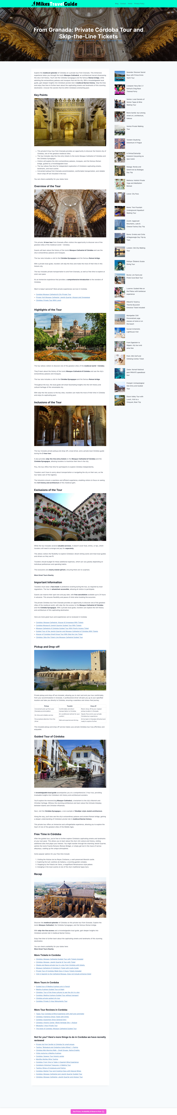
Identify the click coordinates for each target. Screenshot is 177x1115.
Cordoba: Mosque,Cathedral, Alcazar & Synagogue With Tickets (59, 622)
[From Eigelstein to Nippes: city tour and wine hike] (120, 346)
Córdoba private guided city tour (48, 998)
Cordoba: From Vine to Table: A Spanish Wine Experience (57, 1062)
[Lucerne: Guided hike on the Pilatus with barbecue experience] (120, 292)
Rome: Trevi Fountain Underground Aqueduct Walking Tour (135, 210)
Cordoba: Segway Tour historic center (50, 1056)
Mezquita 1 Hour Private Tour (47, 1026)
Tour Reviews (112, 40)
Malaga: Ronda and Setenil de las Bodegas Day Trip (135, 169)
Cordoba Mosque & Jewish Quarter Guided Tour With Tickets (58, 625)
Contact (123, 4)
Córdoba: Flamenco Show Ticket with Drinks (52, 1017)
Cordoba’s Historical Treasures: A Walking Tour (53, 1065)
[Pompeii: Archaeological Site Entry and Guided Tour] (120, 387)
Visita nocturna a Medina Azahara (48, 1053)
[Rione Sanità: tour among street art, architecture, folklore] (120, 116)
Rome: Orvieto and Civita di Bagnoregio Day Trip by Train (136, 237)
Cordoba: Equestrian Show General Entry (51, 1020)
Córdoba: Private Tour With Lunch (48, 300)
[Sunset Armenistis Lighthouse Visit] (120, 333)
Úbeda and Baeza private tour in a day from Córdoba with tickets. (60, 965)
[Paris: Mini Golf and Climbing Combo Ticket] (120, 360)
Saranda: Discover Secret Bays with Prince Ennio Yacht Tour (136, 75)
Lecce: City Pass (133, 194)
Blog (116, 4)
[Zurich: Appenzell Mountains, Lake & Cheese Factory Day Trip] (120, 225)
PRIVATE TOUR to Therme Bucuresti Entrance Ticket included (136, 305)
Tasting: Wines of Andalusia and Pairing (51, 1068)
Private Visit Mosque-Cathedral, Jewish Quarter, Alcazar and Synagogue (63, 297)
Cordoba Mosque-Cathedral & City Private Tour (53, 294)
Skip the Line (90, 40)
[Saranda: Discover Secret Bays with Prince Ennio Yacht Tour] (120, 76)
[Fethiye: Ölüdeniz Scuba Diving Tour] (120, 265)
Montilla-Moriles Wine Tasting (47, 1059)
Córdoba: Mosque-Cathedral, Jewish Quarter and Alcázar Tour (59, 1077)
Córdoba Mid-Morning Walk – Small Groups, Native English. (58, 1050)
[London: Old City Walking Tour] (120, 252)
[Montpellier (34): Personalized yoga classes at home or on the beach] (120, 319)
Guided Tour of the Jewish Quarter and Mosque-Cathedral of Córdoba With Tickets (67, 631)
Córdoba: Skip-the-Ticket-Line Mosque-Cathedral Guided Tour (59, 637)
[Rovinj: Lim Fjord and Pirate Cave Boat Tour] (120, 279)
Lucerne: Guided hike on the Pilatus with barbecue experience (136, 291)
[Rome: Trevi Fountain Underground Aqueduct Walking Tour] (120, 211)
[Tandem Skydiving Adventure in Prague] (120, 143)
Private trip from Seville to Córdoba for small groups (55, 1044)
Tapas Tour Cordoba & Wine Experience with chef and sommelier (60, 1014)
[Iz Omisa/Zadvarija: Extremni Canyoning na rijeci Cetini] (120, 157)
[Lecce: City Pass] (120, 197)
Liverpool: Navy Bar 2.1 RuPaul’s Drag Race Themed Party (135, 88)
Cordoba (58, 40)
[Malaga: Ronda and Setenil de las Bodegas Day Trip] (120, 170)
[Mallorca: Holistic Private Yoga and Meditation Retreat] (120, 184)
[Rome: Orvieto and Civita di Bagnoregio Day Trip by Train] (120, 238)
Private (71, 40)
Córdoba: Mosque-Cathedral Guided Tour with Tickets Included (59, 959)
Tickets (103, 40)
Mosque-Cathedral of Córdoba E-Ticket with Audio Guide (57, 968)
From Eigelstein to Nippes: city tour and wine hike (134, 345)
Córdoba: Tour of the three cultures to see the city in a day (58, 992)
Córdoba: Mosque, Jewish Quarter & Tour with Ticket (55, 962)
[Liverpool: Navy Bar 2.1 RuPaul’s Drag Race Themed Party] (120, 89)
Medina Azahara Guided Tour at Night (50, 989)
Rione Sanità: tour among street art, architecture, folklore (136, 115)
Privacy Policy (139, 4)
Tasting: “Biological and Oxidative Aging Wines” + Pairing (57, 1047)
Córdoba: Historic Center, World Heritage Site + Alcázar (56, 1023)
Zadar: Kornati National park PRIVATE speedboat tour (136, 372)
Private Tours (80, 40)
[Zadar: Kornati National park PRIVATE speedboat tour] (120, 373)
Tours (120, 40)
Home (130, 4)
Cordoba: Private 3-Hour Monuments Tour (51, 1001)
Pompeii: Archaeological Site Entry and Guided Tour (135, 386)
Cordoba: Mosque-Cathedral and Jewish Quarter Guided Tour (59, 1074)
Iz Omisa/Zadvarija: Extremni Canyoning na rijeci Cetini (135, 156)
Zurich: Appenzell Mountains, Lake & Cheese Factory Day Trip (136, 223)
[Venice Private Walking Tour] (120, 130)
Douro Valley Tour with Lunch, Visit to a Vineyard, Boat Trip (135, 399)
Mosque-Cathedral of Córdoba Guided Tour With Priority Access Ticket (62, 628)
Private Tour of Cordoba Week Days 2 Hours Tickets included (58, 971)
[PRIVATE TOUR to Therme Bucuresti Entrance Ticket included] (120, 306)
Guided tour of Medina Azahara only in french (53, 986)
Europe (64, 40)
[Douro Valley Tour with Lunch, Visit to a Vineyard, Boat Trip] (120, 400)
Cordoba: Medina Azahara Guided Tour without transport (57, 995)
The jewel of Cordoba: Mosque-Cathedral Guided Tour (56, 1029)
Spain (98, 40)
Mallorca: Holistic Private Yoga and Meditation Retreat (136, 183)
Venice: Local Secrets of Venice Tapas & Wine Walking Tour (135, 102)
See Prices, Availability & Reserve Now (87, 1111)
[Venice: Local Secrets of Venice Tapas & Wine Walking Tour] (120, 103)
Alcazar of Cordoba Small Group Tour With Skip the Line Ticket (59, 634)
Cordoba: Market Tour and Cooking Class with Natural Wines (58, 1071)
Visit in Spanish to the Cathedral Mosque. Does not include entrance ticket (63, 974)
